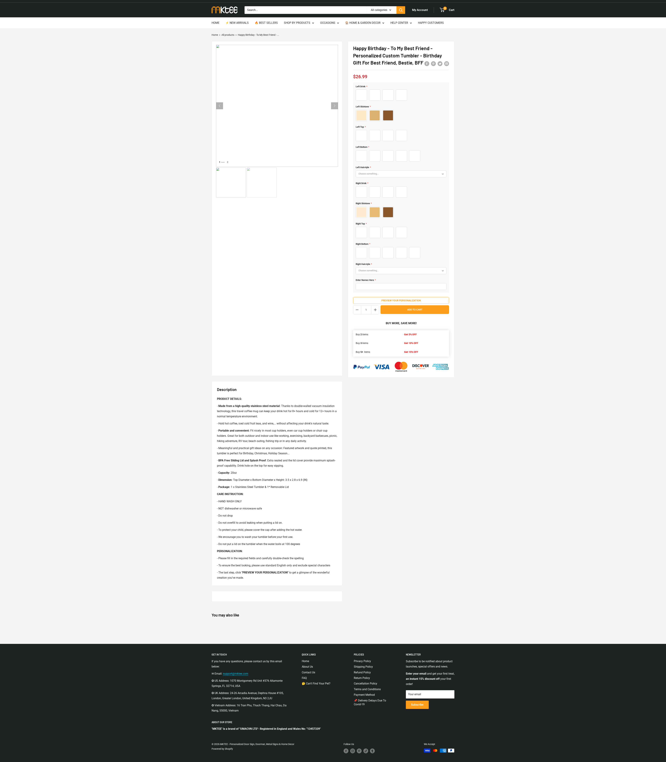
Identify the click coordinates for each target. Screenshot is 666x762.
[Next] (334, 105)
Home (215, 34)
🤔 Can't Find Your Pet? (316, 683)
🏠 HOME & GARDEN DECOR (363, 22)
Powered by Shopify (222, 748)
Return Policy (362, 678)
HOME (215, 22)
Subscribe (417, 704)
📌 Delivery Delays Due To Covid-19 (370, 702)
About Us (307, 666)
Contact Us (308, 672)
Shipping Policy (363, 666)
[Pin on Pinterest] (433, 63)
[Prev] (219, 105)
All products (227, 34)
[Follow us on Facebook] (346, 750)
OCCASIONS (327, 22)
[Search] (400, 10)
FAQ (304, 678)
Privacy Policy (362, 661)
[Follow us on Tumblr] (372, 750)
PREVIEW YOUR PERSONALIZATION (401, 300)
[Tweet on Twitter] (440, 63)
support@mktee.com (235, 673)
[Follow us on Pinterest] (359, 750)
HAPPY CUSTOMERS (431, 22)
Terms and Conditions (367, 689)
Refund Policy (362, 672)
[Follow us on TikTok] (365, 750)
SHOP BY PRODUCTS (297, 22)
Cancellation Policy (365, 683)
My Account (420, 10)
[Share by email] (446, 63)
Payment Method (364, 694)
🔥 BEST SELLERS (266, 22)
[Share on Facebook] (426, 63)
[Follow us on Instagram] (352, 750)
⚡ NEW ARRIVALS (237, 22)
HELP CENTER (399, 22)
